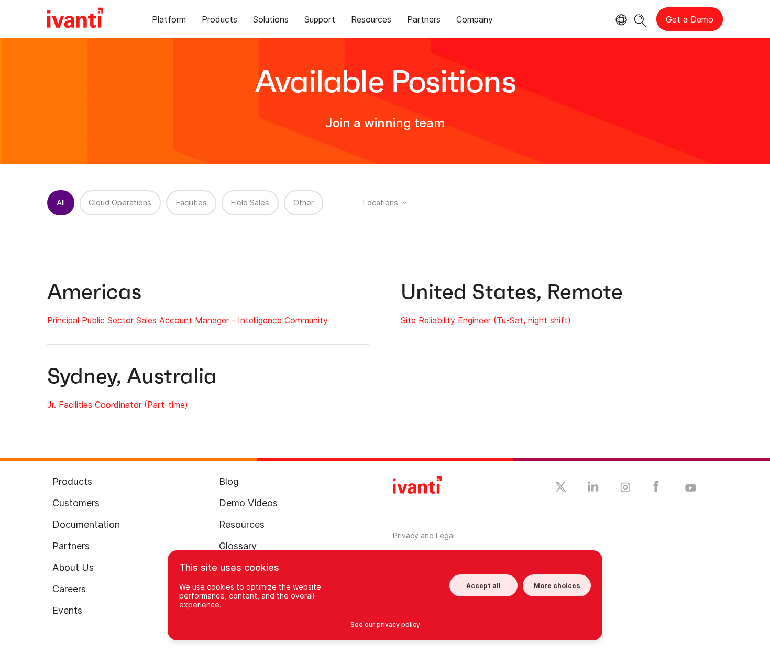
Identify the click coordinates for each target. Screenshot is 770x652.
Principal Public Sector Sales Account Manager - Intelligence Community (187, 320)
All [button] (61, 203)
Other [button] (303, 203)
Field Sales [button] (249, 203)
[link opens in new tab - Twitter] (560, 488)
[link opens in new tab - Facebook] (656, 489)
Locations (380, 203)
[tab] (169, 21)
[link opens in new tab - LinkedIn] (593, 489)
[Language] (619, 20)
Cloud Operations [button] (120, 203)
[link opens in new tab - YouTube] (690, 488)
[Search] (640, 19)
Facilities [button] (191, 203)
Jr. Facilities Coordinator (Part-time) (117, 404)
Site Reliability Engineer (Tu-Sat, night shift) (486, 320)
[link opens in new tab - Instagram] (625, 489)
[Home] (75, 19)
